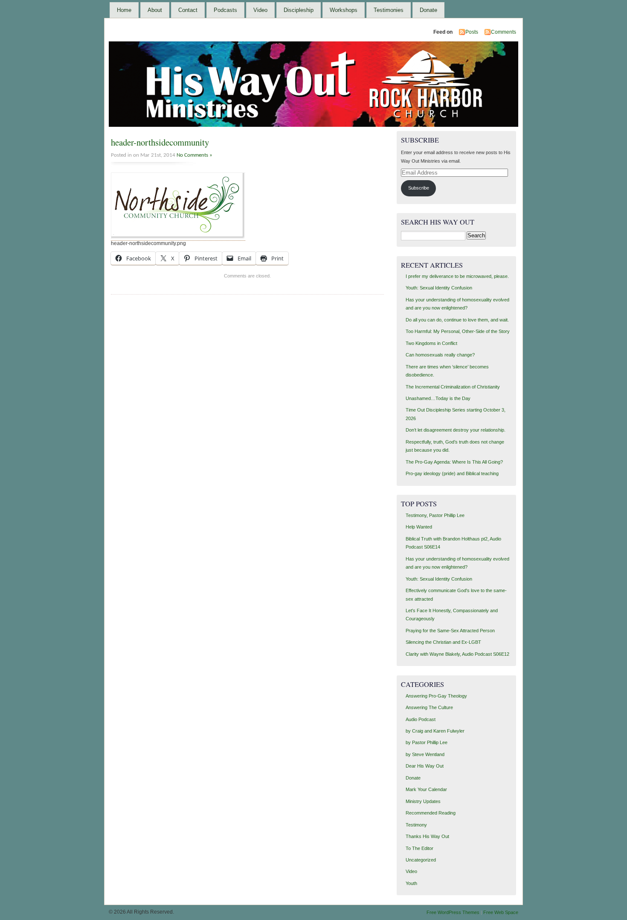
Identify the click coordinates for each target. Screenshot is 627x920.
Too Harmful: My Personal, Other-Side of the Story (458, 331)
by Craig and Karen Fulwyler (435, 730)
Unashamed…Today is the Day (438, 398)
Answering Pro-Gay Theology (436, 695)
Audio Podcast (420, 719)
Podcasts (225, 10)
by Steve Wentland (425, 754)
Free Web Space (500, 912)
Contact (187, 10)
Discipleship (299, 10)
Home (124, 10)
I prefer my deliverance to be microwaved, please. (457, 276)
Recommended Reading (431, 812)
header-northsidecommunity (160, 142)
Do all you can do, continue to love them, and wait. (457, 319)
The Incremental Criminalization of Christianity (453, 386)
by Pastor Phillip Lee (426, 742)
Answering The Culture (429, 707)
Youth (411, 883)
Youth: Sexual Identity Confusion (439, 287)
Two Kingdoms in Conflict (431, 343)
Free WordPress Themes (453, 912)
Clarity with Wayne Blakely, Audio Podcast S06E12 (457, 654)
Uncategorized (421, 859)
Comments (503, 32)
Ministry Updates (423, 801)
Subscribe (418, 187)
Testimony (416, 824)
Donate (428, 10)
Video (260, 10)
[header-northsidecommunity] (178, 237)
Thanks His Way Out (427, 836)
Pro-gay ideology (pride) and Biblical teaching (452, 473)
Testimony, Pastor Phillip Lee (435, 515)
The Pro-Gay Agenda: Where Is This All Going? (454, 461)
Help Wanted (419, 526)
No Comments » (194, 155)
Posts (471, 32)
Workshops (343, 10)
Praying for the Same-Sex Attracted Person (450, 630)
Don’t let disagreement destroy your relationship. (455, 429)
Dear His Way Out (425, 765)
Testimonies (388, 10)
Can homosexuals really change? (440, 354)
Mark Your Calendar (426, 789)
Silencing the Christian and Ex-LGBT (443, 642)
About (155, 10)
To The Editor (419, 848)
